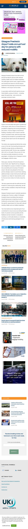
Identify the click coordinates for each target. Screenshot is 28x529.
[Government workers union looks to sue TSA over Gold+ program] (6, 422)
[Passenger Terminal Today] (14, 6)
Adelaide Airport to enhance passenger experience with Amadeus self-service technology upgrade (12, 269)
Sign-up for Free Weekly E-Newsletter (10, 481)
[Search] (25, 6)
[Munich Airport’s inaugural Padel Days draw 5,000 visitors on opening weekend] (14, 309)
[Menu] (2, 6)
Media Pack (4, 489)
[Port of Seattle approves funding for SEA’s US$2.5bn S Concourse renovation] (6, 413)
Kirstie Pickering (10, 53)
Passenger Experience (7, 38)
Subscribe (23, 1)
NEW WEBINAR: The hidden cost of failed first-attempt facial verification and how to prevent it (14, 295)
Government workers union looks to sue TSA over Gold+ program (17, 422)
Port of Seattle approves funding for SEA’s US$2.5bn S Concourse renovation (18, 413)
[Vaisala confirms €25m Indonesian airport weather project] (6, 404)
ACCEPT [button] (14, 525)
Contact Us (4, 486)
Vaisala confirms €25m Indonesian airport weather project (17, 404)
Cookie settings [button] (6, 525)
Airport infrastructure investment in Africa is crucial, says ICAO (20, 237)
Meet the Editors (5, 484)
